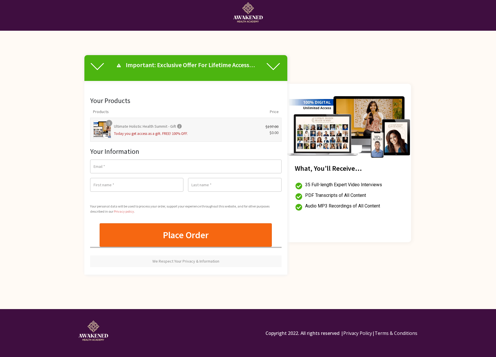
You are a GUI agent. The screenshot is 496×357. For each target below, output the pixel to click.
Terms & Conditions (396, 333)
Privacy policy (124, 211)
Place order (186, 235)
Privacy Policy (357, 333)
